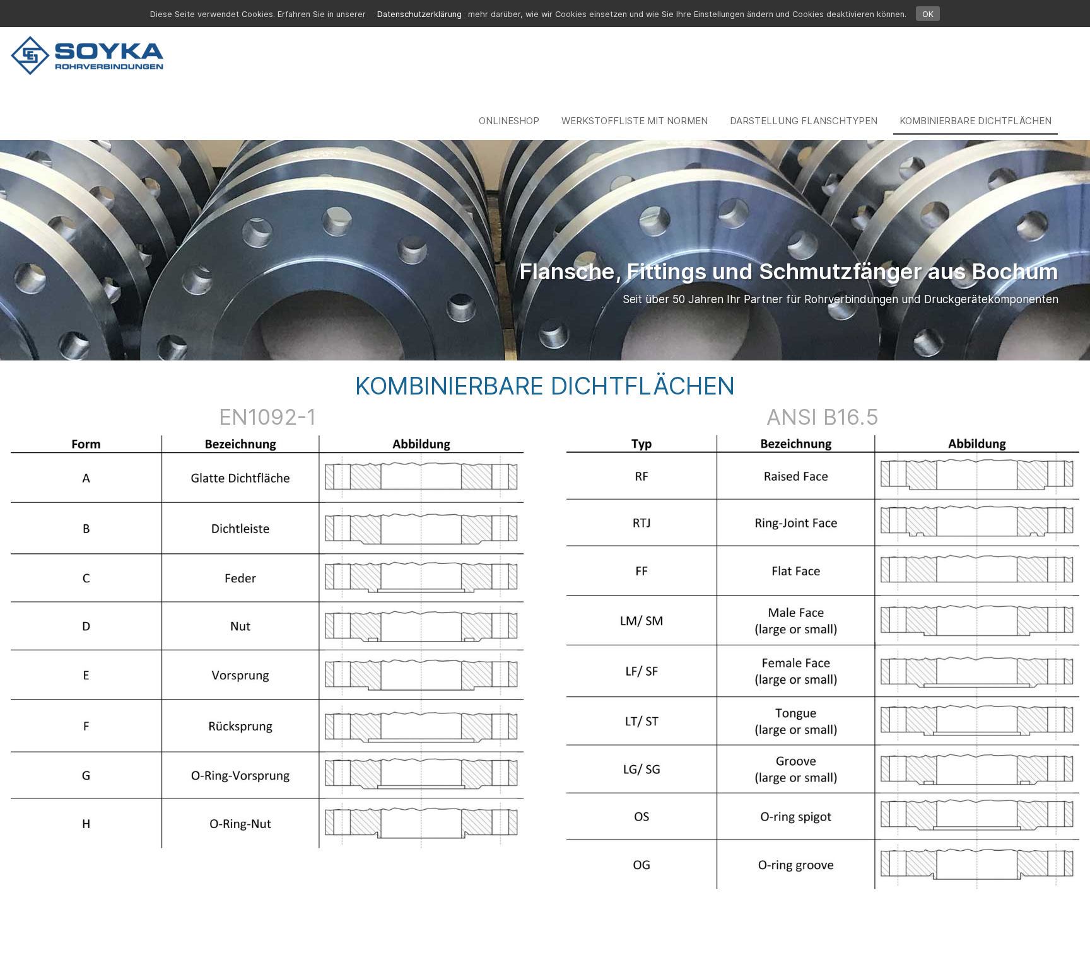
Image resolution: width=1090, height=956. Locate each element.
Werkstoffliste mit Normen (634, 121)
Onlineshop (509, 121)
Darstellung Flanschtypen (803, 121)
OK (928, 14)
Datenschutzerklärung (419, 14)
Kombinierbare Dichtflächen (976, 121)
